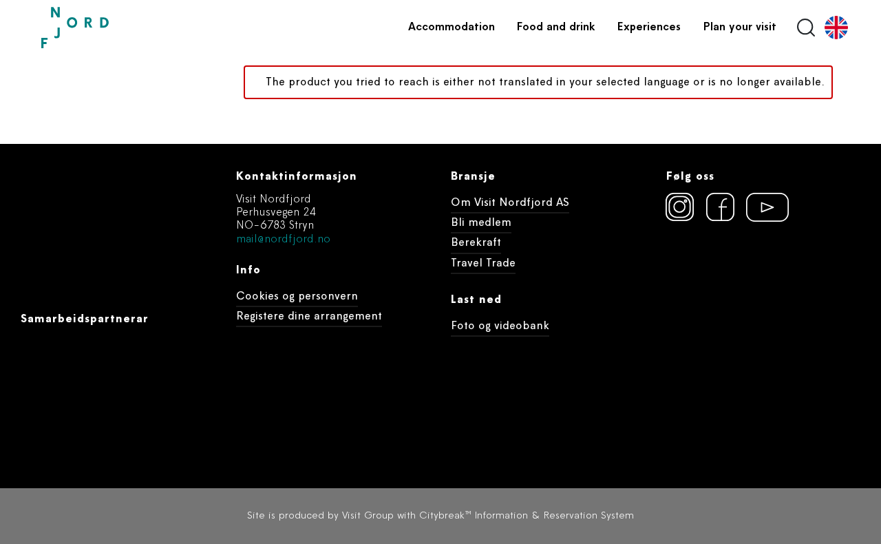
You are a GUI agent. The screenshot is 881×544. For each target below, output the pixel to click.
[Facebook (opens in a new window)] (720, 207)
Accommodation (451, 27)
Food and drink (556, 27)
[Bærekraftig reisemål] (770, 281)
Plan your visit (739, 27)
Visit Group (368, 516)
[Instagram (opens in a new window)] (680, 207)
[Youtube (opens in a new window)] (761, 207)
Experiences (649, 27)
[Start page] (106, 28)
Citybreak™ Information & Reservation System (526, 516)
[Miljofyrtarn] (691, 281)
